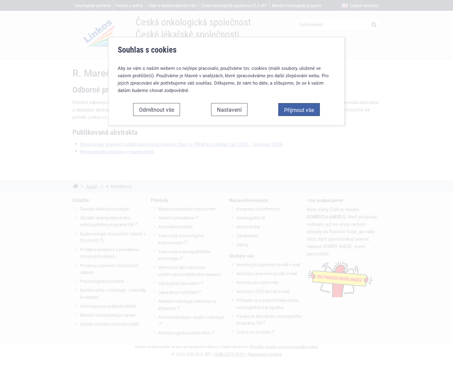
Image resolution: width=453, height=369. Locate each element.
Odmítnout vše (156, 109)
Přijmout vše (299, 110)
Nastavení (229, 109)
